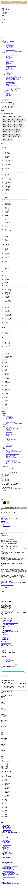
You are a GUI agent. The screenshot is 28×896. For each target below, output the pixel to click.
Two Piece (7, 197)
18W (5, 129)
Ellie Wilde (8, 440)
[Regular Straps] (4, 765)
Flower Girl (7, 159)
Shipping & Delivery (8, 621)
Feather (6, 254)
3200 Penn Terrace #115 (6, 643)
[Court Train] (3, 743)
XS (5, 136)
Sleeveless (7, 347)
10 (19, 119)
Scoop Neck (7, 319)
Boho (6, 175)
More (7, 893)
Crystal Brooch (8, 252)
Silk (5, 280)
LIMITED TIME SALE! (11, 468)
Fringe (6, 257)
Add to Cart (3, 517)
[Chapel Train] (3, 742)
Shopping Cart (6, 10)
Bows (6, 250)
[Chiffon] (3, 734)
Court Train (7, 293)
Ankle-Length (8, 289)
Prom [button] (2, 835)
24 (10, 124)
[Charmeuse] (3, 733)
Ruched (6, 215)
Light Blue (7, 374)
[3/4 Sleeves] (5, 759)
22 (5, 124)
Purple (6, 380)
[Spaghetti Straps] (4, 766)
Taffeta (6, 282)
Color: (2, 499)
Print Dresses (7, 186)
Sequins (6, 262)
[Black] (4, 503)
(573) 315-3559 (19, 563)
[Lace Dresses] (4, 707)
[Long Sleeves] (5, 760)
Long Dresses (8, 182)
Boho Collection (9, 418)
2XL (11, 139)
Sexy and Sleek (8, 187)
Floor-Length (7, 294)
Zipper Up (7, 229)
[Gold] (8, 503)
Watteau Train (8, 301)
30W (5, 134)
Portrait (6, 317)
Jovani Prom (9, 432)
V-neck (6, 325)
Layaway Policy (7, 630)
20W (12, 129)
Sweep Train (7, 298)
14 (5, 121)
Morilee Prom (9, 441)
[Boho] (4, 704)
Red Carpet (7, 167)
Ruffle (6, 260)
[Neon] (2, 724)
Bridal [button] (4, 413)
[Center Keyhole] (5, 712)
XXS (18, 134)
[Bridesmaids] (6, 698)
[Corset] (5, 713)
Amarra (7, 435)
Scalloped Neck (8, 318)
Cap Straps (7, 353)
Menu (2, 37)
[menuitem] (15, 8)
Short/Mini (7, 297)
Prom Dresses (8, 164)
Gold (6, 398)
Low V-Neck (7, 313)
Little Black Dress (8, 179)
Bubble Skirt (7, 203)
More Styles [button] (3, 879)
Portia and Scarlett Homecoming (13, 462)
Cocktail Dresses (8, 155)
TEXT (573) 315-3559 (20, 1)
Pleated (6, 212)
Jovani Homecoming (10, 455)
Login (4, 637)
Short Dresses (8, 190)
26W (12, 131)
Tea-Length (7, 300)
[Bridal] (6, 697)
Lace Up (6, 225)
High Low (7, 208)
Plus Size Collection (10, 422)
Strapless (6, 322)
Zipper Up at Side (8, 230)
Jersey (6, 272)
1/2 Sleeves (7, 341)
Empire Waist (7, 332)
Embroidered (7, 253)
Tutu (6, 195)
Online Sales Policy (5, 522)
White (6, 405)
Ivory (6, 396)
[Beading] (4, 728)
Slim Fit (6, 335)
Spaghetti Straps (8, 356)
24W (5, 131)
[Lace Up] (4, 718)
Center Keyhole (8, 205)
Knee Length (7, 296)
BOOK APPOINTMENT (14, 3)
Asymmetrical (8, 290)
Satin (6, 278)
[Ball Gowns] (4, 703)
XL (5, 139)
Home (4, 650)
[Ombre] (2, 725)
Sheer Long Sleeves (9, 345)
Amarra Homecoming (10, 458)
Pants (6, 185)
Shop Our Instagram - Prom (12, 428)
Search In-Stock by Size (8, 113)
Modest (6, 183)
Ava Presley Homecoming (11, 460)
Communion (7, 156)
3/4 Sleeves (7, 342)
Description (5, 524)
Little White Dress (8, 181)
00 (11, 116)
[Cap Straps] (4, 763)
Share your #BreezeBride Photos (10, 631)
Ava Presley (8, 436)
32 (10, 126)
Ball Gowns (7, 174)
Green (6, 369)
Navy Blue (7, 378)
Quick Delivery (21, 488)
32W (12, 134)
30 (5, 126)
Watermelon (7, 389)
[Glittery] (2, 721)
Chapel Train (7, 292)
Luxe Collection (9, 421)
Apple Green (7, 367)
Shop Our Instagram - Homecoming (13, 451)
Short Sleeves (7, 346)
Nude (6, 397)
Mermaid (6, 333)
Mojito (6, 366)
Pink (6, 385)
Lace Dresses (7, 178)
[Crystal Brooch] (4, 731)
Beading (6, 249)
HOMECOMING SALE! (11, 465)
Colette (7, 438)
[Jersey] (3, 737)
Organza (6, 276)
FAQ (4, 632)
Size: (2, 493)
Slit (5, 216)
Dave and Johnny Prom (11, 439)
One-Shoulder (8, 315)
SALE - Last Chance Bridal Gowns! (14, 423)
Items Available (6, 526)
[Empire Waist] (4, 753)
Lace (6, 258)
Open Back (7, 211)
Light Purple (7, 382)
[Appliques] (4, 727)
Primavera (8, 444)
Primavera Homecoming (11, 463)
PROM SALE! (9, 446)
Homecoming (7, 161)
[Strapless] (4, 767)
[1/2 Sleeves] (5, 757)
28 (21, 124)
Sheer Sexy (7, 189)
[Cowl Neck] (4, 745)
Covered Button (8, 222)
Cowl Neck (7, 307)
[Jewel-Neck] (4, 749)
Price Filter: (5, 107)
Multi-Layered (8, 210)
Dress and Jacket (8, 177)
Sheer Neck (7, 321)
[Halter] (4, 747)
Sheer (6, 228)
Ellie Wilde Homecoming (11, 461)
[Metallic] (2, 722)
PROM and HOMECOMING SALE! (14, 470)
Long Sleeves (7, 343)
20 (21, 121)
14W (16, 126)
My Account (6, 9)
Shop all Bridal (9, 416)
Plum (6, 390)
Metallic (6, 238)
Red (5, 392)
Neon (6, 239)
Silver (6, 404)
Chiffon (6, 270)
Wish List (5, 8)
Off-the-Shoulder (8, 314)
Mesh (6, 275)
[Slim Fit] (4, 755)
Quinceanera (7, 165)
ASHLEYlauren (9, 430)
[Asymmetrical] (3, 741)
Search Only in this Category (8, 106)
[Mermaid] (4, 754)
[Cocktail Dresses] (6, 701)
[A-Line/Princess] (4, 751)
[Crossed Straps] (4, 716)
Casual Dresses (8, 153)
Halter (6, 308)
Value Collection (9, 419)
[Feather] (3, 736)
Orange (6, 393)
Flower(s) (7, 256)
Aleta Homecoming (10, 456)
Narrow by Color (6, 362)
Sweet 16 (7, 168)
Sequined (7, 279)
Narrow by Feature (7, 146)
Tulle (6, 283)
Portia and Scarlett (10, 443)
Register (5, 12)
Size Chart (3, 521)
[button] (4, 40)
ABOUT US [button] (6, 656)
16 (10, 121)
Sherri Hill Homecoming (11, 452)
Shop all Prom (9, 427)
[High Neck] (4, 748)
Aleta (7, 433)
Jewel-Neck (7, 311)
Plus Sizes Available (9, 214)
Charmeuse (7, 268)
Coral (6, 394)
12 (24, 119)
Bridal (6, 150)
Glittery (6, 236)
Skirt (6, 191)
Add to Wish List (4, 519)
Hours (4, 628)
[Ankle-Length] (3, 739)
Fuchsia (6, 388)
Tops (6, 194)
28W (18, 131)
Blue (6, 377)
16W (22, 126)
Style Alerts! (6, 638)
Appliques (7, 248)
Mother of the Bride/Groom (10, 163)
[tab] (15, 418)
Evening (6, 157)
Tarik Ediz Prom (9, 445)
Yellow (6, 365)
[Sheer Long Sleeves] (5, 761)
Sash (6, 261)
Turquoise (7, 373)
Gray (6, 402)
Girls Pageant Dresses (9, 160)
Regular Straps (8, 354)
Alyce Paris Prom (10, 434)
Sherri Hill (8, 429)
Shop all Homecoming (11, 450)
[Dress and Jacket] (4, 706)
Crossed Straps (8, 224)
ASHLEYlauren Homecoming (12, 454)
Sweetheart (7, 323)
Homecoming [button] (4, 859)
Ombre (6, 240)
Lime (6, 370)
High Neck (7, 310)
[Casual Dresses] (6, 700)
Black (6, 401)
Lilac (6, 381)
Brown (6, 400)
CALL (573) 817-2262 (8, 1)
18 (15, 121)
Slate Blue (7, 375)
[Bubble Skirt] (5, 709)
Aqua (6, 371)
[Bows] (4, 730)
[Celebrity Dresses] (5, 710)
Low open (7, 226)
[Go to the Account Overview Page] (1, 6)
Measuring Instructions (8, 624)
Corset (6, 207)
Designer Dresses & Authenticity (10, 623)
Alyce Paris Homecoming (11, 457)
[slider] (25, 672)
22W (18, 129)
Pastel (6, 242)
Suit (5, 193)
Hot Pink (7, 386)
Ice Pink (6, 384)
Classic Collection (10, 417)
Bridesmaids (7, 152)
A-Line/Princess (8, 331)
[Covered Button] (4, 715)
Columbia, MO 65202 (5, 644)
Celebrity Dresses (8, 204)
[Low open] (4, 719)
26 (15, 124)
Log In (4, 13)
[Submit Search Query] (16, 664)
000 (5, 116)
